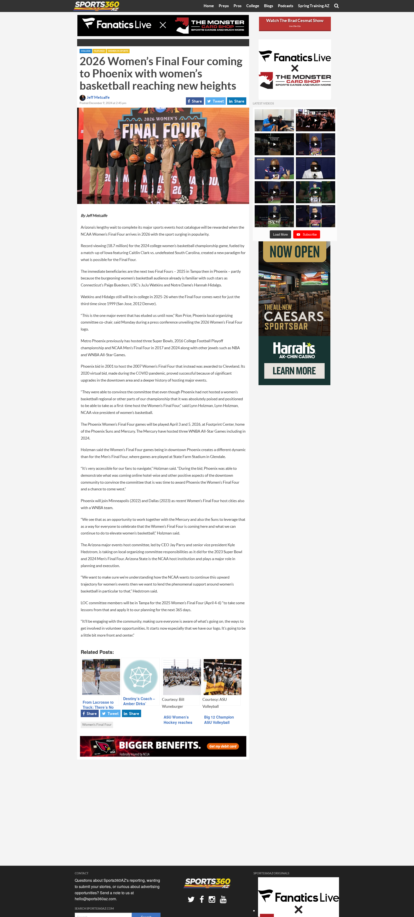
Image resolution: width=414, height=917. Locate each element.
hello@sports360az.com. (96, 898)
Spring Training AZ (313, 6)
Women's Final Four (97, 724)
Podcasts (285, 6)
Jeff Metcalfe (98, 97)
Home (209, 6)
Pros (238, 6)
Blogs (268, 6)
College (252, 6)
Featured (99, 51)
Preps (224, 6)
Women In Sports (118, 51)
